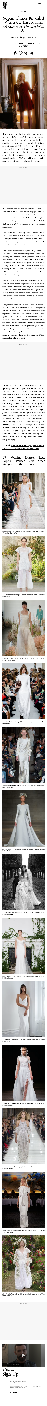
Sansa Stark (32, 152)
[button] (23, 1355)
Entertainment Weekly (12, 262)
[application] (23, 1355)
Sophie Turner (9, 152)
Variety (22, 158)
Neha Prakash (33, 43)
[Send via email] (32, 53)
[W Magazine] (4, 5)
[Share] (15, 53)
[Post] (21, 53)
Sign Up (10, 1371)
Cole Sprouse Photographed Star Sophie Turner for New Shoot (23, 447)
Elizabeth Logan (16, 43)
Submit (14, 1392)
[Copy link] (26, 53)
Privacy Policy (21, 1387)
